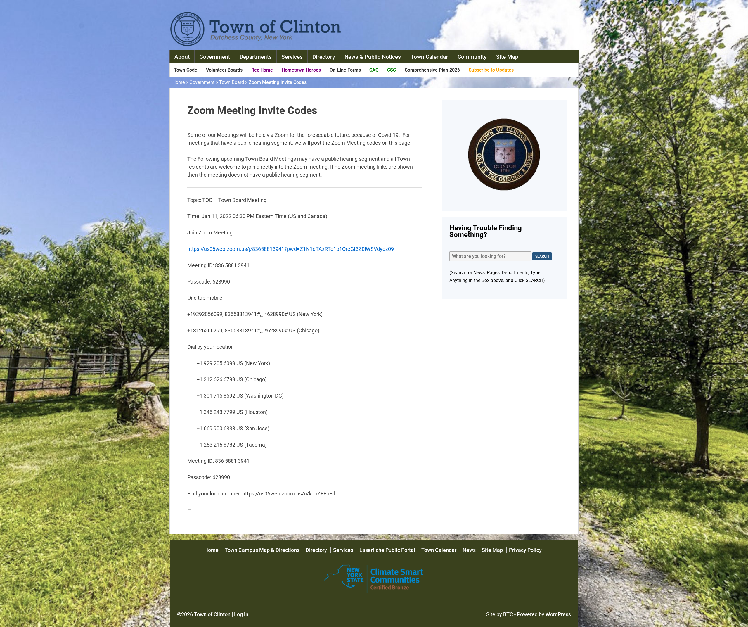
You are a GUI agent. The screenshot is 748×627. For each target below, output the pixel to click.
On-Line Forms (345, 70)
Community (472, 56)
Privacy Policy (525, 550)
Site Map (507, 56)
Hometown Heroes (301, 70)
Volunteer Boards (224, 70)
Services (292, 56)
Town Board (231, 82)
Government (214, 56)
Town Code (185, 70)
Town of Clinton (212, 614)
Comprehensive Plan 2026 (432, 70)
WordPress (558, 614)
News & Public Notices (372, 56)
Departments (256, 56)
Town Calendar (429, 56)
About (182, 56)
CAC (373, 70)
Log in (241, 614)
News (469, 550)
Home (178, 82)
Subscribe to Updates (491, 70)
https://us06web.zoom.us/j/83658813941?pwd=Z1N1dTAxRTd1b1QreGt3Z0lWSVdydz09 (290, 249)
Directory (323, 56)
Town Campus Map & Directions (262, 550)
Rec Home (262, 70)
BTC (508, 614)
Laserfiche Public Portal (387, 550)
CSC (391, 70)
